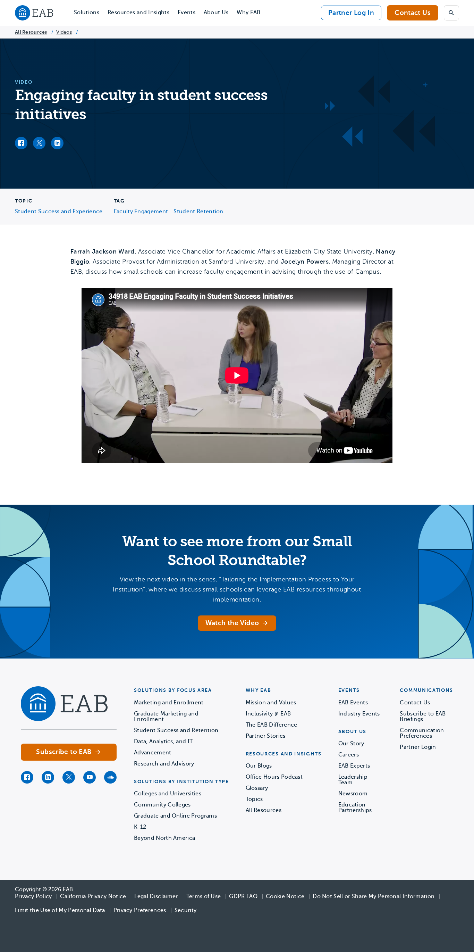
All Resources (31, 32)
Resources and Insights (138, 12)
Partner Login (418, 747)
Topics (254, 799)
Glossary (257, 788)
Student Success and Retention (176, 730)
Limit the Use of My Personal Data (60, 910)
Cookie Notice (285, 896)
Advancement (152, 753)
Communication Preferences (422, 733)
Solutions (86, 12)
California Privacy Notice (93, 896)
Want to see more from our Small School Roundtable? (237, 551)
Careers (348, 755)
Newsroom (353, 793)
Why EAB (248, 12)
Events (186, 12)
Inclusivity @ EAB (268, 714)
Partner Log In (351, 12)
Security (186, 910)
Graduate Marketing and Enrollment (166, 716)
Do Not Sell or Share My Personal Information (373, 896)
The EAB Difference (271, 725)
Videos (64, 32)
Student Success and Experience (59, 211)
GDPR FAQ (243, 896)
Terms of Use (203, 896)
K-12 (140, 827)
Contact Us (413, 12)
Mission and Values (271, 702)
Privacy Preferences (139, 910)
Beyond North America (164, 838)
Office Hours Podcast (274, 777)
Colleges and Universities (167, 793)
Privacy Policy (33, 896)
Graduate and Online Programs (175, 816)
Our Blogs (259, 766)
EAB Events (353, 702)
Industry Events (359, 714)
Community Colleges (162, 805)
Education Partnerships (355, 807)
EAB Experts (354, 766)
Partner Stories (266, 736)
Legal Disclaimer (156, 896)
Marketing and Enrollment (169, 702)
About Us (216, 12)
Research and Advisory (164, 764)
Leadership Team (352, 780)
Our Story (351, 743)
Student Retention (198, 211)
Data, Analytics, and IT (163, 741)
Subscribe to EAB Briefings (423, 716)
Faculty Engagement (141, 211)
